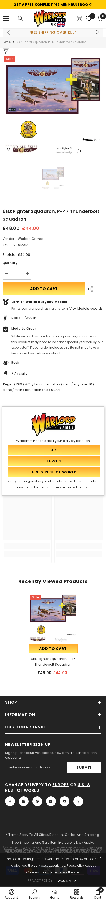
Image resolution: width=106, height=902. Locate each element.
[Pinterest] (37, 801)
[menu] (6, 18)
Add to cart (44, 288)
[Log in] (79, 18)
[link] (27, 546)
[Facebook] (10, 801)
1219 (19, 384)
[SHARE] (89, 289)
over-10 (86, 384)
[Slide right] (97, 32)
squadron (33, 390)
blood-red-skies (47, 384)
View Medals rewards (86, 308)
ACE (28, 384)
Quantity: (10, 263)
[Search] (20, 18)
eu (75, 384)
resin (18, 390)
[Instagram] (24, 801)
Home (7, 42)
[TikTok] (51, 801)
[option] (53, 105)
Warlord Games (31, 238)
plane (7, 390)
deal (66, 384)
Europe (60, 784)
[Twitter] (78, 801)
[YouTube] (64, 801)
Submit (84, 767)
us (46, 390)
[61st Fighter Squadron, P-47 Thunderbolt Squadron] (53, 618)
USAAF (56, 390)
